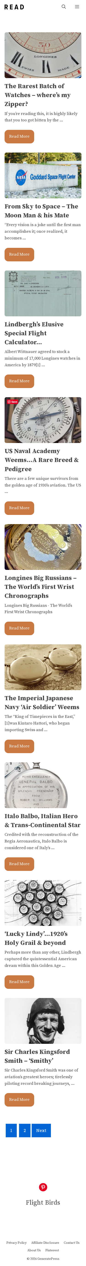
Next (41, 1130)
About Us (34, 1250)
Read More (19, 136)
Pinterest (52, 1250)
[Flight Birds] (14, 7)
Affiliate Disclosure (45, 1243)
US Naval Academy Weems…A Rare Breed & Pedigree (42, 460)
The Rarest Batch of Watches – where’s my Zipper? (38, 95)
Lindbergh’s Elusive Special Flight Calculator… (34, 333)
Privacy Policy (16, 1243)
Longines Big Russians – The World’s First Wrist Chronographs (41, 587)
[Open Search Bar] (63, 7)
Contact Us (72, 1243)
